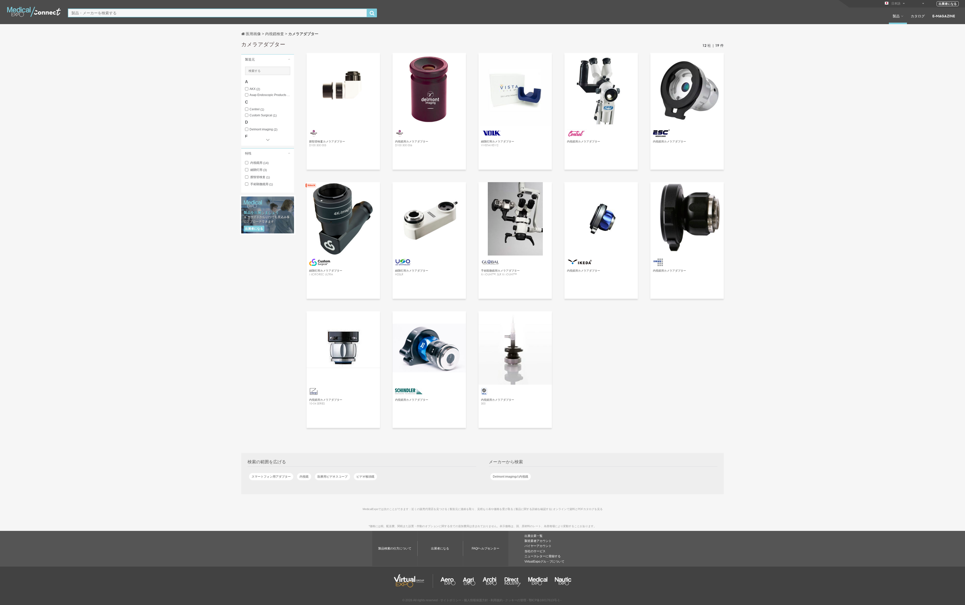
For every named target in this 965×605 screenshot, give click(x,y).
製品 (896, 16)
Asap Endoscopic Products (270, 95)
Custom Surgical (263, 115)
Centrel (257, 109)
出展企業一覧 (533, 536)
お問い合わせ (343, 190)
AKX (255, 89)
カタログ (918, 16)
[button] (267, 59)
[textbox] (217, 13)
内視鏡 (304, 476)
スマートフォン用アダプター (271, 476)
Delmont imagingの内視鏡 (510, 476)
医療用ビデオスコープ (332, 476)
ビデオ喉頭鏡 (365, 476)
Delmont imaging (263, 129)
